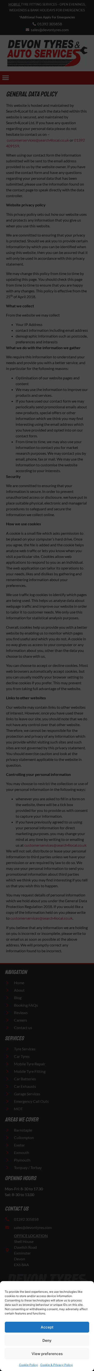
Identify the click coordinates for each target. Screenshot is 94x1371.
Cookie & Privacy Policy (56, 1365)
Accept (47, 1327)
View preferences (47, 1353)
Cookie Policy (28, 1365)
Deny (47, 1340)
